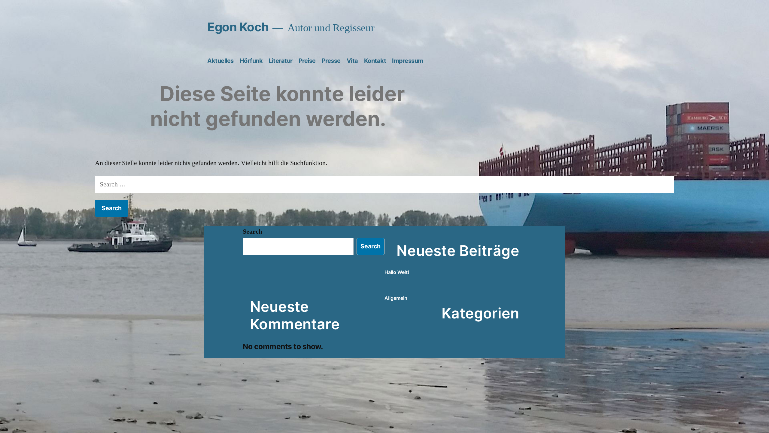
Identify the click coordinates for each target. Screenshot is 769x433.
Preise (307, 60)
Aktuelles (220, 60)
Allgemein (395, 298)
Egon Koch (238, 27)
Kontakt (375, 60)
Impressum (407, 60)
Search (252, 231)
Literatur (281, 60)
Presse (331, 60)
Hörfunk (251, 60)
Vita (352, 60)
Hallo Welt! (396, 272)
